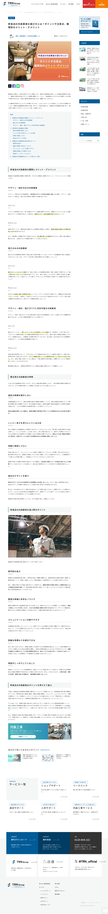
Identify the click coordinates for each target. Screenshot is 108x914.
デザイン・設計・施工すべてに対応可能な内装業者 (29, 125)
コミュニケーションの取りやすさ (23, 148)
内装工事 (84, 117)
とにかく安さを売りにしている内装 (24, 133)
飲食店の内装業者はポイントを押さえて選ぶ (26, 156)
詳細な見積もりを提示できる (22, 151)
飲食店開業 (84, 107)
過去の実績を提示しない (20, 130)
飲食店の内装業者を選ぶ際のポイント (24, 141)
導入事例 (71, 4)
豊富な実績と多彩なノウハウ (22, 146)
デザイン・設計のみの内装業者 (22, 120)
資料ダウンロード (89, 5)
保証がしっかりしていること (22, 153)
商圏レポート (85, 124)
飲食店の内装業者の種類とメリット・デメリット (28, 118)
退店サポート (44, 897)
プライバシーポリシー (94, 902)
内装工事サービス (45, 904)
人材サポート (44, 901)
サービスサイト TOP (11, 12)
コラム (78, 4)
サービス (63, 4)
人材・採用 (84, 121)
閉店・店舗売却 (86, 114)
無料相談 (102, 5)
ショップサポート (45, 890)
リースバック (44, 894)
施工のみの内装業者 (19, 123)
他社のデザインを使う (20, 138)
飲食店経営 (84, 110)
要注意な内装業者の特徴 (20, 128)
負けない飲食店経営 (52, 4)
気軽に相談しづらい (19, 136)
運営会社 (83, 902)
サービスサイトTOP (37, 4)
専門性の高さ (17, 143)
